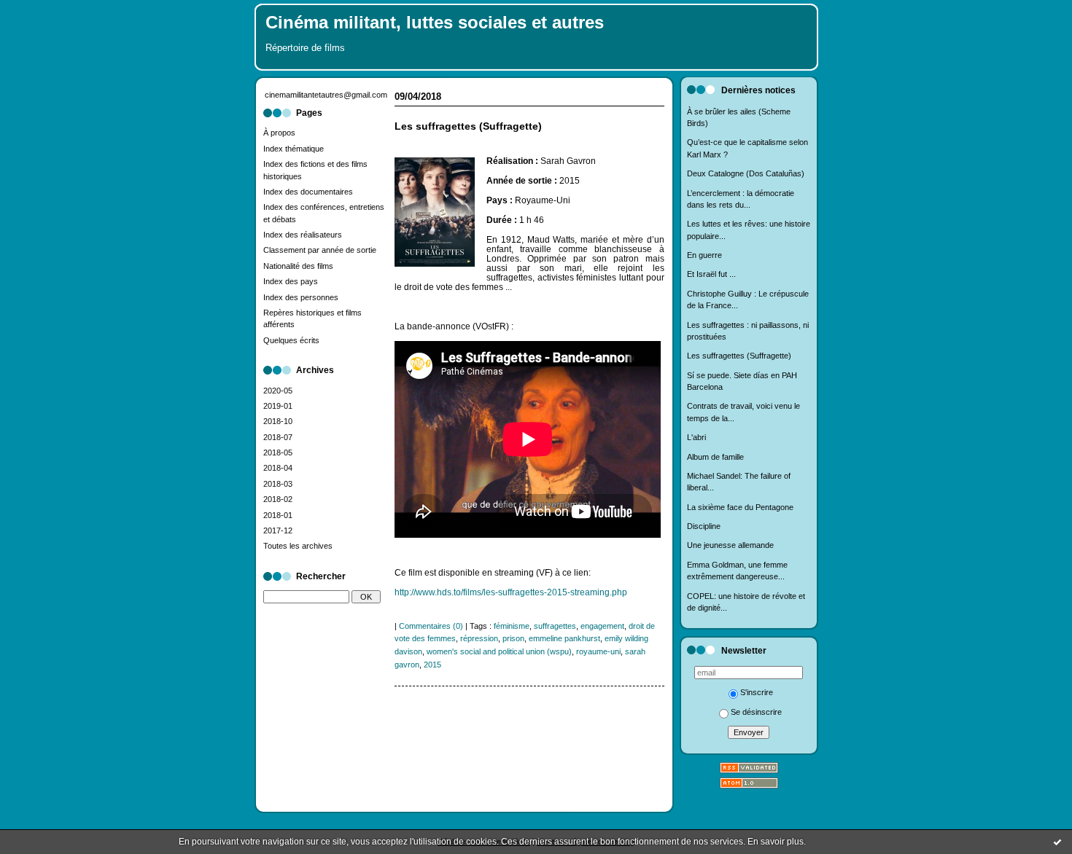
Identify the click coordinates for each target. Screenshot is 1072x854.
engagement (602, 626)
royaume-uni (598, 651)
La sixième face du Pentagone (740, 507)
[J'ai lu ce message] (1057, 841)
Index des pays (290, 281)
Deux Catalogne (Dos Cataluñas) (745, 173)
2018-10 (277, 421)
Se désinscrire (756, 712)
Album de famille (715, 457)
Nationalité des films (298, 266)
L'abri (696, 437)
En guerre (704, 255)
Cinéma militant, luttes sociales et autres (434, 22)
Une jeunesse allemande (730, 545)
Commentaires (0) (431, 626)
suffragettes (555, 626)
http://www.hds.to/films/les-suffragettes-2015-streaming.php (511, 592)
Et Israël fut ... (711, 274)
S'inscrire (756, 692)
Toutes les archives (298, 545)
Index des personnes (300, 297)
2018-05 (277, 452)
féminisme (511, 626)
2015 (432, 664)
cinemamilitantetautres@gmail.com (326, 94)
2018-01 (277, 515)
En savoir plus (775, 842)
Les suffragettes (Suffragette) (739, 355)
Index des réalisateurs (302, 234)
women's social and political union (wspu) (499, 651)
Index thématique (293, 148)
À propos (279, 132)
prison (513, 638)
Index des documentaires (308, 191)
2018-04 (277, 467)
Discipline (704, 526)
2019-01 (277, 405)
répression (479, 638)
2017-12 (277, 530)
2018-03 (277, 483)
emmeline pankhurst (564, 638)
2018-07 (277, 437)
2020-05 (277, 390)
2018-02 (277, 499)
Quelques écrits (291, 340)
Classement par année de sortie (319, 250)
